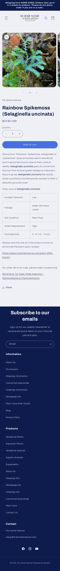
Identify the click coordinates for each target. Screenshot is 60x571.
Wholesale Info (13, 397)
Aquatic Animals (14, 457)
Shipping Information (17, 376)
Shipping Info (13, 478)
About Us (10, 362)
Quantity (6, 128)
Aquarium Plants (14, 444)
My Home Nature (24, 563)
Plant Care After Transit (18, 404)
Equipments (12, 464)
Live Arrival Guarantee (17, 383)
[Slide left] (23, 92)
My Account (12, 369)
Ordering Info (13, 492)
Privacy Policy (13, 417)
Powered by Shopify (41, 563)
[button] (6, 18)
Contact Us (11, 513)
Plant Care (11, 506)
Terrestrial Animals (15, 451)
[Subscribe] (50, 344)
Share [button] (9, 287)
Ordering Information (17, 390)
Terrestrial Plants (14, 437)
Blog (8, 410)
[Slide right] (36, 92)
